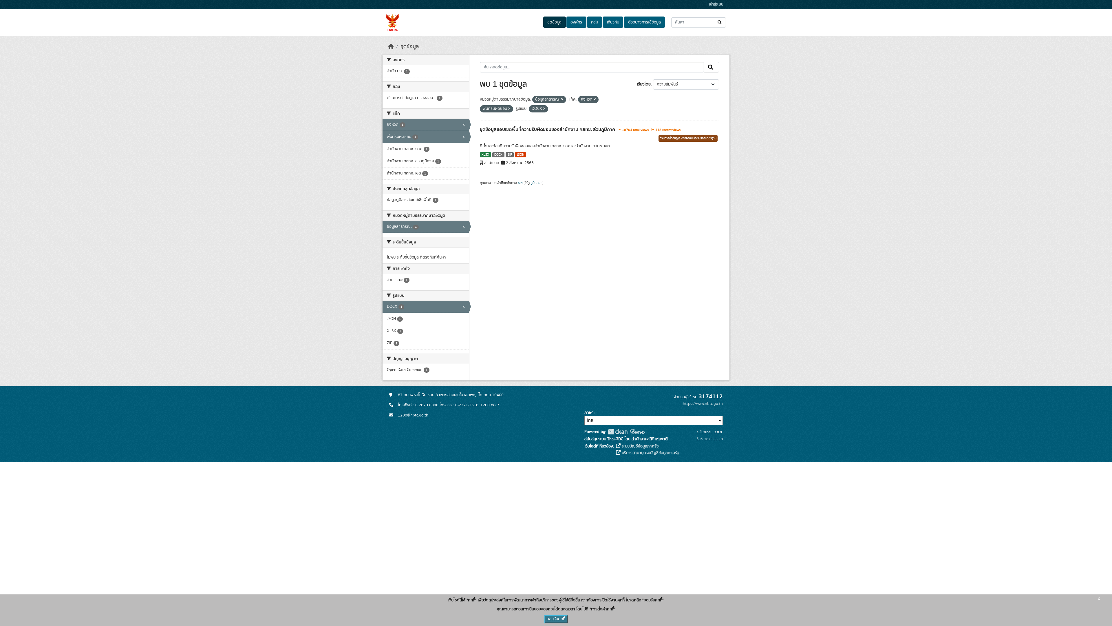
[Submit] (720, 22)
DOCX (498, 154)
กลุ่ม (594, 22)
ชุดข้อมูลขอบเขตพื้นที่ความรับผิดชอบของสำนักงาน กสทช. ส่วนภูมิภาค (548, 129)
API (520, 182)
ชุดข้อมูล (554, 22)
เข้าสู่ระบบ (716, 4)
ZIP (510, 154)
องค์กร (576, 22)
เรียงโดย (644, 84)
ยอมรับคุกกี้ (556, 619)
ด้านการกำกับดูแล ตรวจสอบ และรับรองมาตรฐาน (688, 138)
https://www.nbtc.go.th (703, 404)
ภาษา (589, 413)
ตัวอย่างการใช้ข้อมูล (644, 22)
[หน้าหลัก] (391, 46)
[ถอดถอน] (562, 99)
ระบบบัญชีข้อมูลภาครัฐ (640, 446)
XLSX (485, 154)
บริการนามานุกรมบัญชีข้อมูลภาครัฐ (650, 453)
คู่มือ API (536, 182)
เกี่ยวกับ (613, 22)
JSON (520, 154)
